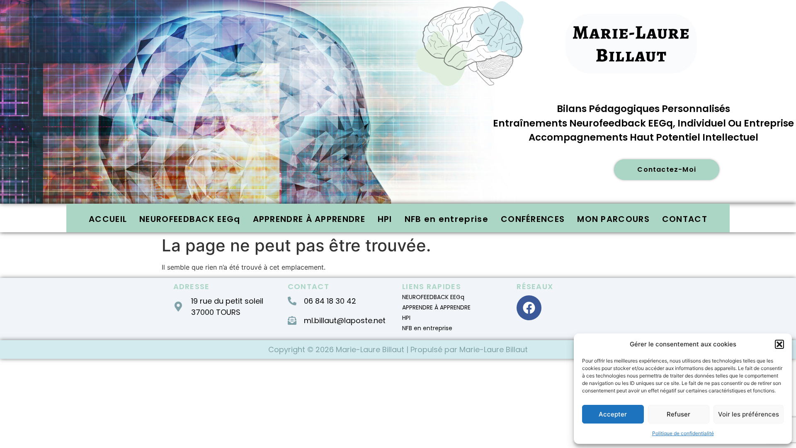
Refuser (678, 414)
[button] (779, 344)
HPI (385, 219)
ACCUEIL (108, 219)
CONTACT (684, 219)
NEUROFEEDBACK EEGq (189, 219)
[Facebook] (529, 307)
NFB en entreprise (446, 219)
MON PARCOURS (613, 219)
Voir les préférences (748, 414)
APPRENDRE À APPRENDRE (309, 219)
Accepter (613, 414)
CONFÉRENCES (533, 219)
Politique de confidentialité (683, 433)
